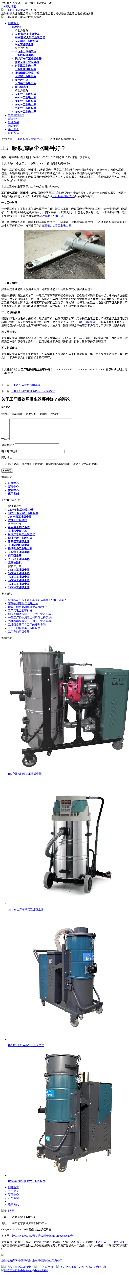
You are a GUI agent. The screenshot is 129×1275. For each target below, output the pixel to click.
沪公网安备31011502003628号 (55, 1235)
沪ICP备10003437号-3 (24, 1235)
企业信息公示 (54, 1260)
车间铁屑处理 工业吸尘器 (23, 603)
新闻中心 (13, 118)
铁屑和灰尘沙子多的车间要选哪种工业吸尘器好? (37, 599)
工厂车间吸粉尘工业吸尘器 (24, 628)
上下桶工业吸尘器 (84, 322)
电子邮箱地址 (10, 451)
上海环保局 (39, 1260)
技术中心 (36, 139)
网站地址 (6, 457)
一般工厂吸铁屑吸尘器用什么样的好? (33, 391)
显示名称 (7, 445)
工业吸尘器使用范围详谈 (25, 385)
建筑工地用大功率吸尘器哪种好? (27, 607)
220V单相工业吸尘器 (51, 215)
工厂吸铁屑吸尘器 (63, 196)
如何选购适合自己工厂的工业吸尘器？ (31, 614)
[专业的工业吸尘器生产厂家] (18, 10)
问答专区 (13, 125)
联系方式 (13, 132)
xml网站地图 (8, 6)
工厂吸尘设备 (117, 1241)
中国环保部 (25, 1260)
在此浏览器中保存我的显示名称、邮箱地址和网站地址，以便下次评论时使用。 (52, 463)
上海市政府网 (9, 1260)
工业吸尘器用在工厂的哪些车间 (27, 624)
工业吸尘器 (15, 26)
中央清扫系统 (16, 115)
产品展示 (13, 1198)
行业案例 (13, 122)
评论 (5, 438)
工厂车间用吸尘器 (19, 631)
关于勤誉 (13, 129)
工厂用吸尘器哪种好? (20, 610)
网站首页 (13, 23)
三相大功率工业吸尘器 (57, 225)
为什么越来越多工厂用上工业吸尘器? (30, 621)
